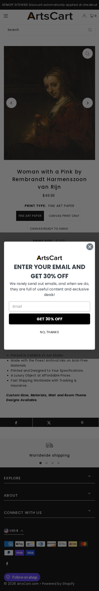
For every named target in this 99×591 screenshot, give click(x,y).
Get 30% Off (49, 319)
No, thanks (49, 332)
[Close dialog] (89, 246)
